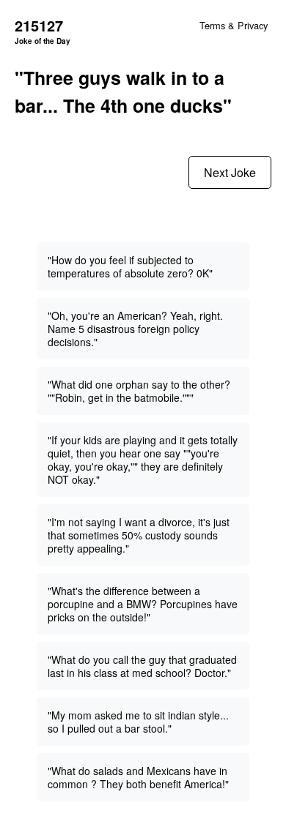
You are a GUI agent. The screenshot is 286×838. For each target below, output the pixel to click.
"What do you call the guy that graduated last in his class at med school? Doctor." (142, 666)
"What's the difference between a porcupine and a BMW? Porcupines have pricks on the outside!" (143, 603)
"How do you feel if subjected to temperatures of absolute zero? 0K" (130, 266)
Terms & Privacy (233, 25)
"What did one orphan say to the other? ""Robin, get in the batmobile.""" (139, 391)
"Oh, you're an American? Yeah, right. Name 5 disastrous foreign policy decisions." (135, 328)
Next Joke (230, 172)
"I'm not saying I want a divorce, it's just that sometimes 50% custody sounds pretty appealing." (139, 535)
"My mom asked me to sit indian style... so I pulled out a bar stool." (138, 722)
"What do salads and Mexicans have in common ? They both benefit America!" (138, 777)
